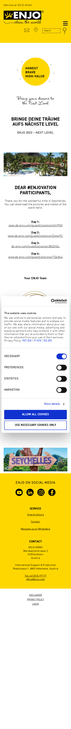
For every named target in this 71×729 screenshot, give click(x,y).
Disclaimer (35, 595)
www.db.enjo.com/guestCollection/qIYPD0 (35, 225)
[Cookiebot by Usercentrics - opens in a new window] (51, 301)
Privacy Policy (35, 600)
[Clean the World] (24, 19)
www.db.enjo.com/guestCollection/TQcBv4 (35, 257)
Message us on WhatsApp (35, 529)
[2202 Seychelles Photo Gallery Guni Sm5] (35, 459)
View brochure (35, 514)
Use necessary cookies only (35, 425)
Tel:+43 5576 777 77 (35, 576)
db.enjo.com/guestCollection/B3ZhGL (35, 246)
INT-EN (26, 340)
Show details (52, 404)
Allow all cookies (35, 414)
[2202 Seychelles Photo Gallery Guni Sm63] (35, 164)
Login (35, 604)
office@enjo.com (35, 579)
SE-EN (48, 340)
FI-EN (37, 340)
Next (62, 164)
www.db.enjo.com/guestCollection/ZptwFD (35, 236)
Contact (35, 522)
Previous (8, 164)
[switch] (61, 367)
